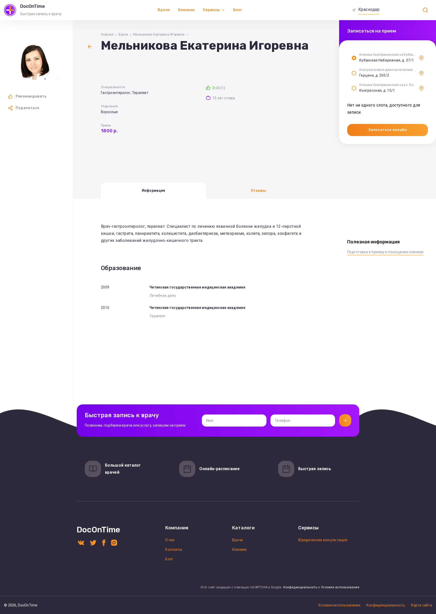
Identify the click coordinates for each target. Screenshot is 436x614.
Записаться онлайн (387, 130)
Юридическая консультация (322, 540)
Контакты (173, 549)
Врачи (164, 10)
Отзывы (258, 190)
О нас (170, 540)
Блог (237, 10)
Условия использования (340, 587)
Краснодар (368, 9)
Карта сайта (421, 605)
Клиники (186, 10)
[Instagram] (114, 542)
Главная (107, 34)
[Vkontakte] (81, 542)
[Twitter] (93, 542)
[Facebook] (103, 542)
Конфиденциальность (300, 587)
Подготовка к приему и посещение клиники (385, 252)
